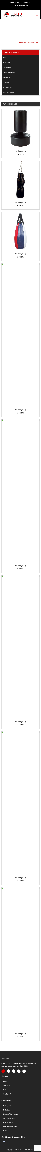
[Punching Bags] (20, 128)
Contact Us (7, 1094)
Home (5, 1081)
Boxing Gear (6, 62)
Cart (4, 1090)
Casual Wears (7, 67)
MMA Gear (6, 82)
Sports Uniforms (7, 87)
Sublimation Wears (8, 92)
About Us (6, 1086)
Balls (4, 57)
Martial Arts (6, 77)
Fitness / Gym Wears (9, 72)
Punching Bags (21, 151)
